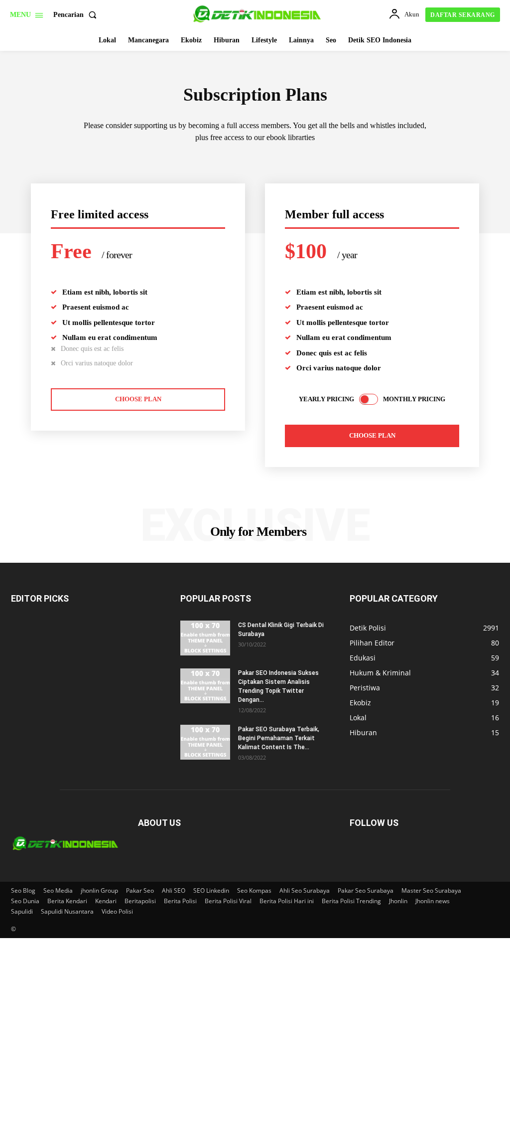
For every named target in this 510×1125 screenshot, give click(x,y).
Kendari (106, 901)
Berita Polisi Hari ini (286, 901)
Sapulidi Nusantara (67, 911)
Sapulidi (22, 911)
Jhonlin (398, 901)
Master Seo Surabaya (431, 890)
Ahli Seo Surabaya (304, 890)
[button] (77, 14)
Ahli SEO (173, 890)
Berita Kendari (67, 901)
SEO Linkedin (211, 890)
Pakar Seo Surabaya (365, 890)
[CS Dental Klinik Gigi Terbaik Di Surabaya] (205, 638)
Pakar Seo (140, 890)
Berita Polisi (180, 901)
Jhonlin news (432, 901)
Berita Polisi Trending (351, 901)
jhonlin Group (99, 890)
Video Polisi (117, 911)
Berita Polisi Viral (228, 901)
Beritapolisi (140, 901)
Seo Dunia (25, 901)
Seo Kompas (254, 890)
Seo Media (58, 890)
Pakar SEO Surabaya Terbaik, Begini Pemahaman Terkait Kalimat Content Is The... (278, 738)
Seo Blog (23, 890)
